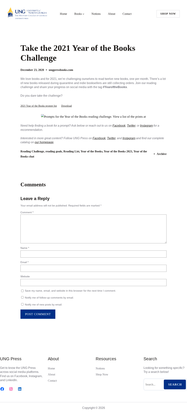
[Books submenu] (83, 14)
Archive (162, 153)
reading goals (53, 151)
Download (66, 105)
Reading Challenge (32, 151)
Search (175, 384)
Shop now (168, 13)
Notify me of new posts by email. (43, 304)
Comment (26, 212)
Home (63, 13)
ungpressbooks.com (61, 69)
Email (24, 262)
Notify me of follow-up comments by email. (49, 297)
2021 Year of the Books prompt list (38, 105)
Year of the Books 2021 (118, 151)
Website (25, 276)
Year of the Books (91, 151)
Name (24, 247)
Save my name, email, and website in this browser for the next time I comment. (70, 290)
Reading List (71, 151)
